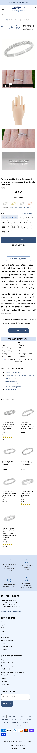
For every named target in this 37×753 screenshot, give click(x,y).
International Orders (7, 640)
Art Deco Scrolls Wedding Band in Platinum (7, 463)
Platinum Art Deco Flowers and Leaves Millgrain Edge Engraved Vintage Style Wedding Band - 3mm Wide (9, 532)
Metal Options (19, 198)
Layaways (4, 649)
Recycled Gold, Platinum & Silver (11, 675)
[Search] (33, 15)
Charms (22, 719)
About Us (4, 681)
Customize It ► (18, 331)
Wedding (21, 716)
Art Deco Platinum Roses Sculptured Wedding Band (26, 463)
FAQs (3, 628)
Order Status (5, 637)
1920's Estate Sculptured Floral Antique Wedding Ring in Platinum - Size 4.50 (27, 425)
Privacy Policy (5, 684)
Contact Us (4, 622)
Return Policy (5, 631)
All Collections (25, 722)
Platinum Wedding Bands (13, 387)
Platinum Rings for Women (14, 384)
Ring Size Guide (27, 213)
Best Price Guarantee (7, 663)
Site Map (22, 748)
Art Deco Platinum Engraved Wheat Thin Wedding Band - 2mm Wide (9, 494)
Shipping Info (5, 634)
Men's (6, 722)
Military (3, 643)
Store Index (15, 748)
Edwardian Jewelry (11, 381)
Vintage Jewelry (10, 389)
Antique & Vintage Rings (13, 372)
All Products (17, 725)
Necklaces (5, 719)
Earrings (14, 719)
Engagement (12, 716)
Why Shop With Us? (7, 669)
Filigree (29, 719)
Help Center (5, 625)
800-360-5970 (23, 2)
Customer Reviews (7, 666)
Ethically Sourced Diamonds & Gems (12, 672)
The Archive (14, 722)
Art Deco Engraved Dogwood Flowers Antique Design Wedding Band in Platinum (8, 426)
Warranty (4, 678)
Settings (29, 716)
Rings (3, 716)
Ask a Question (20, 259)
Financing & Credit (6, 646)
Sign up (7, 703)
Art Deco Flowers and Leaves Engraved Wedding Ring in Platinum (27, 494)
